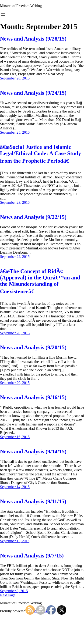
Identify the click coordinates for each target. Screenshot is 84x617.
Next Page (10, 595)
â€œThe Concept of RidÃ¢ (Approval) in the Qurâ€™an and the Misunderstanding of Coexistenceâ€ (40, 281)
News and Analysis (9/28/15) (33, 39)
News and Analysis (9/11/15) (33, 501)
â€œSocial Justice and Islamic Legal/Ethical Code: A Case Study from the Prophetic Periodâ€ (40, 154)
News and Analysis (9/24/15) (33, 93)
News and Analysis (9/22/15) (33, 217)
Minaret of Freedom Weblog (21, 6)
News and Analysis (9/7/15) (32, 556)
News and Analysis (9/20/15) (33, 347)
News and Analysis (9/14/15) (33, 451)
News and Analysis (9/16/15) (33, 397)
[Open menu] (3, 14)
